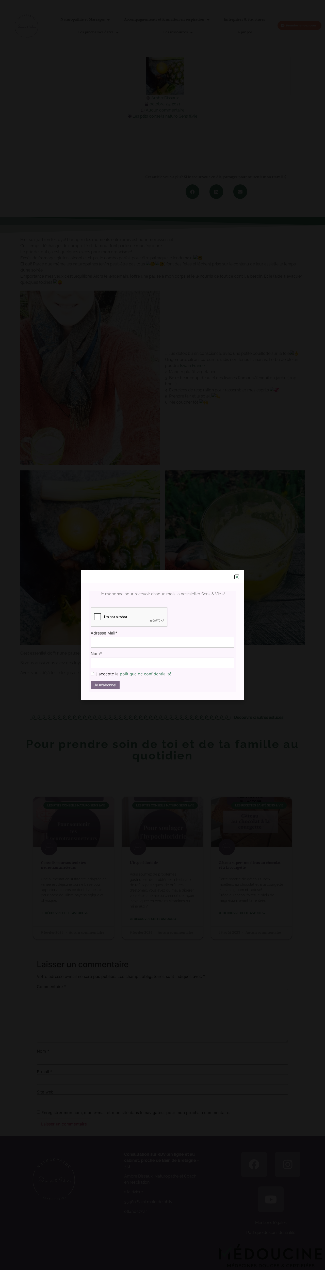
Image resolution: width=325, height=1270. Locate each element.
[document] (162, 635)
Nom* (96, 654)
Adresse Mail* (104, 633)
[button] (237, 577)
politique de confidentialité (145, 673)
